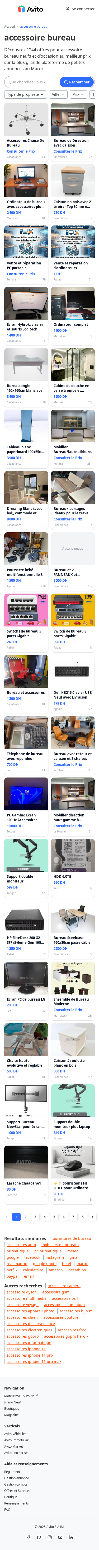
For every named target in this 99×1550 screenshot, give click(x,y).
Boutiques (11, 1408)
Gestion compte (15, 1484)
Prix (76, 94)
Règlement (12, 1471)
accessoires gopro (23, 1336)
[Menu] (9, 9)
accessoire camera (64, 1285)
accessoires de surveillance (31, 1323)
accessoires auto (21, 1244)
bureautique (18, 1250)
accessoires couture (60, 1317)
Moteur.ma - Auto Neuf (20, 1396)
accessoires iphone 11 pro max (34, 1361)
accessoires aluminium (64, 1304)
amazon (56, 1269)
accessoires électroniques (29, 1329)
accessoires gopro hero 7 (66, 1336)
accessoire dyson (22, 1292)
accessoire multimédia (26, 1298)
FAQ (7, 1509)
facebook (32, 1257)
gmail (74, 1257)
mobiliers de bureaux (60, 1244)
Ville (55, 94)
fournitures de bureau (71, 1238)
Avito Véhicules (15, 1434)
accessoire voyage (23, 1304)
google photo (44, 1263)
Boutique (10, 1497)
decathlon (77, 1269)
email (29, 1276)
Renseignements (16, 1503)
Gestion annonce (16, 1478)
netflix (12, 1269)
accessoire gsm (55, 1292)
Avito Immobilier (16, 1440)
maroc (82, 1263)
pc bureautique (48, 1250)
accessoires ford (72, 1329)
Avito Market (13, 1446)
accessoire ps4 (65, 1298)
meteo (72, 1250)
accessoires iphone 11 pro (30, 1355)
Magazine (11, 1415)
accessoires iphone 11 (26, 1348)
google (13, 1257)
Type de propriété (23, 94)
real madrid (17, 1263)
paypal (12, 1276)
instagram (55, 1257)
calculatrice (33, 1269)
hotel (66, 1263)
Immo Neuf (12, 1402)
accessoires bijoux (76, 1310)
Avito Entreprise (16, 1453)
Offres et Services (17, 1490)
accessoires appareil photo (30, 1310)
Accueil (9, 26)
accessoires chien (22, 1317)
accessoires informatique (29, 1342)
